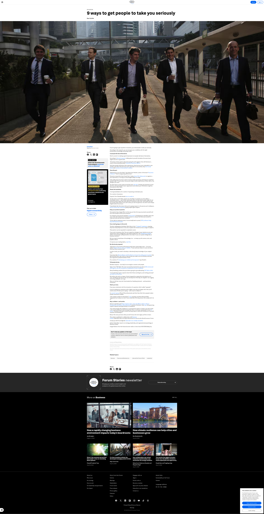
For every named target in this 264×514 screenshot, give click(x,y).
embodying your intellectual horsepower (128, 260)
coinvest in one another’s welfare (124, 168)
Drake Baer (90, 146)
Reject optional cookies (252, 503)
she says (135, 184)
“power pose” (131, 215)
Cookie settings (251, 510)
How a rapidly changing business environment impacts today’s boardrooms (108, 431)
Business (90, 9)
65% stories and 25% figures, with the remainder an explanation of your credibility (131, 267)
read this (128, 242)
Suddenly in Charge (146, 233)
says (130, 296)
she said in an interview (116, 274)
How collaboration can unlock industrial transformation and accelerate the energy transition (142, 459)
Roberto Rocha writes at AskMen (122, 248)
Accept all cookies (252, 506)
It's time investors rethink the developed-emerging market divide (120, 458)
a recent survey (115, 293)
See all (174, 397)
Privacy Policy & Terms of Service (132, 505)
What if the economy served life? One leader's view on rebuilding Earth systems (97, 459)
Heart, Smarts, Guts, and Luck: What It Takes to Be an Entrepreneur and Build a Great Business (129, 304)
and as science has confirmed (117, 207)
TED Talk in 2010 (148, 270)
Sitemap (132, 507)
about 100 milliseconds (140, 176)
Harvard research (121, 158)
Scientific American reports (133, 163)
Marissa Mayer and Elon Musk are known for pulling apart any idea (134, 255)
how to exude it (130, 196)
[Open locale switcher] (2, 510)
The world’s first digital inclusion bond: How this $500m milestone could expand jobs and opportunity (166, 459)
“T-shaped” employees (141, 226)
